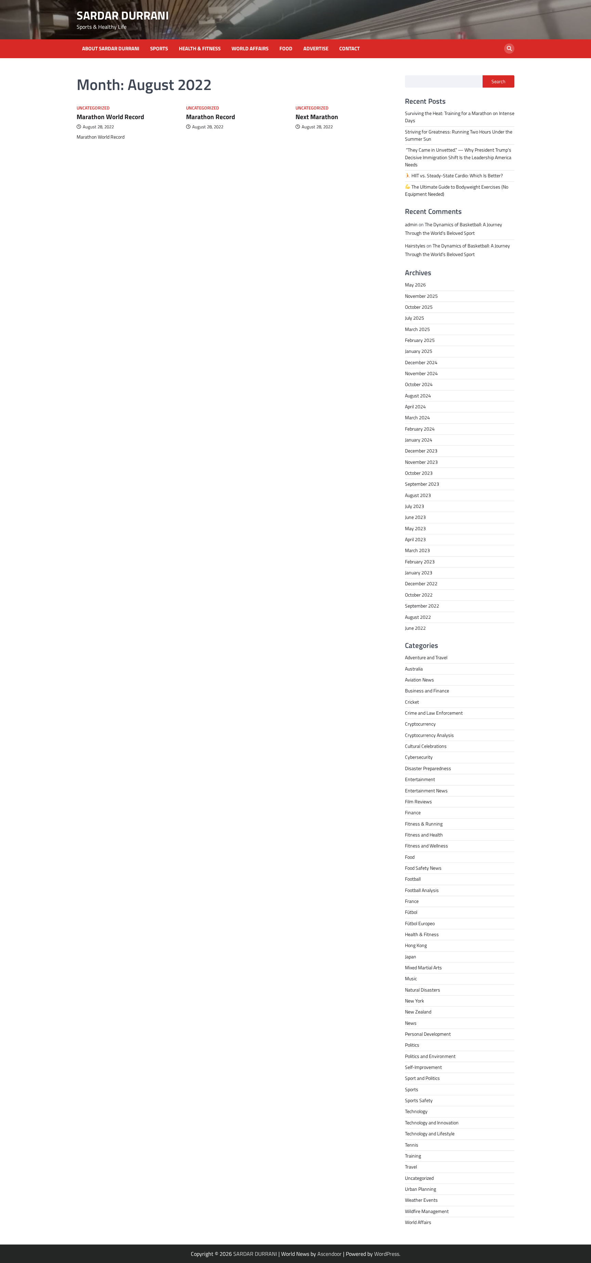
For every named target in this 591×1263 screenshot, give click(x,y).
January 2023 (418, 572)
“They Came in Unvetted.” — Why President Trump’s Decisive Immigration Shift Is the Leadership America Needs (458, 157)
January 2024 (418, 440)
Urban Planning (420, 1189)
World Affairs (250, 48)
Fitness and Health (424, 835)
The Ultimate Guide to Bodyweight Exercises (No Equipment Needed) (456, 190)
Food (285, 48)
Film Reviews (418, 801)
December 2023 (421, 451)
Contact (349, 48)
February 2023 (420, 561)
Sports (159, 48)
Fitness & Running (424, 824)
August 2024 (418, 395)
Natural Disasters (422, 990)
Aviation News (419, 680)
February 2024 (420, 429)
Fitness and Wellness (426, 846)
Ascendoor (329, 1254)
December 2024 (421, 362)
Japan (410, 956)
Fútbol (411, 912)
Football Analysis (422, 890)
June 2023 (415, 517)
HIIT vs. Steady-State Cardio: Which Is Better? (456, 175)
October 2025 (419, 307)
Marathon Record (210, 117)
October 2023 (419, 473)
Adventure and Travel (426, 657)
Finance (413, 812)
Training (413, 1156)
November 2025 (421, 296)
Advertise (315, 48)
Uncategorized (93, 108)
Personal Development (428, 1034)
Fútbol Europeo (420, 923)
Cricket (412, 702)
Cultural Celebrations (426, 746)
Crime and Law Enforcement (434, 713)
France (412, 901)
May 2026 (415, 285)
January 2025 (418, 351)
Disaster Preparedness (428, 768)
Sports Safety (419, 1100)
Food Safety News (423, 868)
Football (413, 879)
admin (411, 224)
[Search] (509, 48)
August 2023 (418, 495)
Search (498, 81)
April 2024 (415, 406)
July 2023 (414, 506)
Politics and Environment (430, 1056)
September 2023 (422, 484)
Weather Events (421, 1200)
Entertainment (420, 779)
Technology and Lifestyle (430, 1133)
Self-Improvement (423, 1067)
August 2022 (418, 617)
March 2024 (417, 417)
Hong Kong (416, 945)
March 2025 (417, 329)
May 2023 (415, 528)
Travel (411, 1167)
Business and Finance (427, 690)
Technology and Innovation (432, 1122)
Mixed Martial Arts (423, 967)
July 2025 (414, 318)
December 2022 (421, 583)
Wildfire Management (427, 1211)
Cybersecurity (419, 757)
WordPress (386, 1254)
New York (414, 1001)
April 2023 (415, 539)
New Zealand (418, 1012)
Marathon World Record (110, 117)
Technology (416, 1111)
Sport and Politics (422, 1078)
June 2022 (415, 628)
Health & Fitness (200, 48)
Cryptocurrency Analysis (429, 735)
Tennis (411, 1145)
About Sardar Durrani (110, 48)
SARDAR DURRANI (123, 15)
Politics (412, 1045)
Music (411, 978)
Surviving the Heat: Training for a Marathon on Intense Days (459, 117)
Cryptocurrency (420, 724)
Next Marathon (317, 117)
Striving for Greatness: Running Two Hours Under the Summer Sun (458, 135)
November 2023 (421, 462)
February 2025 (420, 340)
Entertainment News (426, 790)
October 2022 (419, 595)
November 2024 (421, 373)
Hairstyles (415, 246)
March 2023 (417, 550)
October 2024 (419, 384)
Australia (414, 669)
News (411, 1023)
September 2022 (422, 606)
